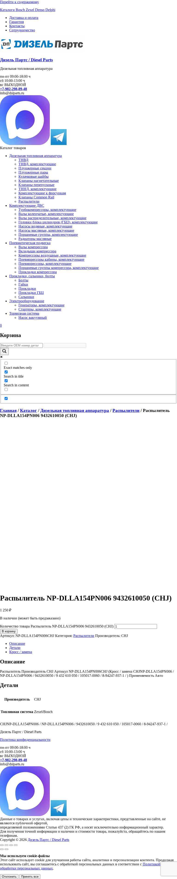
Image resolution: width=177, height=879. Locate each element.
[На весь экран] (6, 845)
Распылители (28, 201)
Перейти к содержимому (19, 2)
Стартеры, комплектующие (39, 309)
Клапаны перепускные (36, 185)
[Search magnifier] (4, 351)
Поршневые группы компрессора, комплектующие (58, 268)
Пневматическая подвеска (29, 243)
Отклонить (9, 876)
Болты (23, 280)
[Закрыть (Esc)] (16, 845)
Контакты (17, 26)
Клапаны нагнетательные (38, 181)
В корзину (9, 631)
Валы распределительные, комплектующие (52, 218)
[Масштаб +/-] (2, 845)
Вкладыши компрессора (37, 251)
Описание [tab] (17, 643)
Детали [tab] (15, 648)
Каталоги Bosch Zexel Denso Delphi (27, 10)
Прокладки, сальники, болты (32, 276)
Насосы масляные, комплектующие (46, 230)
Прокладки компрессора (37, 272)
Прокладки (27, 288)
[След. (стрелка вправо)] (6, 849)
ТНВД (23, 160)
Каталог (28, 410)
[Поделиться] (11, 845)
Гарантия (16, 22)
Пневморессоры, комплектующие (44, 264)
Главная (8, 410)
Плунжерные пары (33, 172)
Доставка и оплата (23, 18)
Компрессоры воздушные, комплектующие (52, 255)
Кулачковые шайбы (33, 176)
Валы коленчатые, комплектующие (46, 214)
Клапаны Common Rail (36, 197)
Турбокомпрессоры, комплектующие (47, 210)
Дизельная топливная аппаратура (35, 156)
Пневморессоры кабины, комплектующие (51, 259)
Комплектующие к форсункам (42, 193)
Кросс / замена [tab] (20, 652)
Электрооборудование (26, 301)
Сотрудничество (22, 30)
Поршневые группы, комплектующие (48, 235)
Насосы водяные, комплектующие (45, 226)
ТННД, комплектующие (37, 189)
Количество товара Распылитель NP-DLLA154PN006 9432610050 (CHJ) (56, 626)
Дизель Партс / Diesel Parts (26, 59)
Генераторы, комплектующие (41, 305)
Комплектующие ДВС (26, 205)
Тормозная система (24, 313)
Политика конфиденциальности (25, 740)
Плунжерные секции (34, 168)
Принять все (29, 876)
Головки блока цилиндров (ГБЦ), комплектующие (58, 222)
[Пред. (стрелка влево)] (2, 849)
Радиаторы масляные (35, 239)
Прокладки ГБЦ (31, 293)
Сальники (26, 297)
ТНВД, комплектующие (37, 164)
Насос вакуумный (32, 318)
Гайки (23, 284)
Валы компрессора (33, 247)
